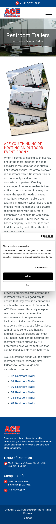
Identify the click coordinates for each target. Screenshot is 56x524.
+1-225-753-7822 (30, 3)
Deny (28, 285)
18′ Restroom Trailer (23, 392)
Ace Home (18, 41)
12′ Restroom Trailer (23, 375)
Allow (28, 276)
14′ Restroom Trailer (23, 381)
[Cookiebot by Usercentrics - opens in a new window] (41, 236)
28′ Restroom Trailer (23, 403)
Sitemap (28, 518)
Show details (41, 267)
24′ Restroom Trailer (23, 397)
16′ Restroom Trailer (23, 386)
